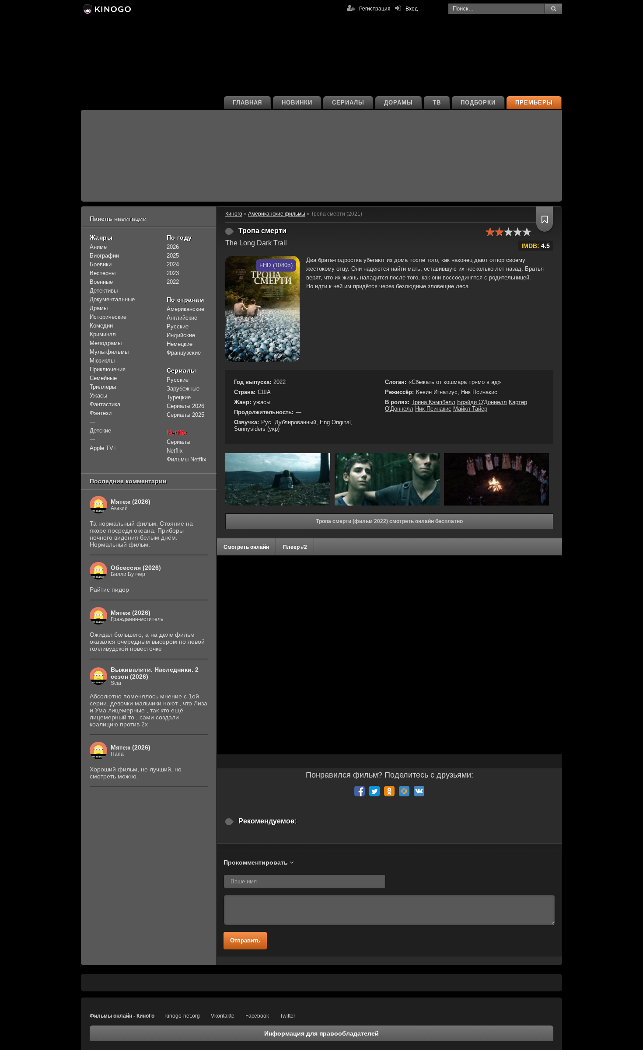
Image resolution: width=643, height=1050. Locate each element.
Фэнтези (101, 413)
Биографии (104, 255)
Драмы (99, 308)
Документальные (112, 299)
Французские (184, 352)
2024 (173, 264)
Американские (185, 309)
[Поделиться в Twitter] (374, 791)
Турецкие (179, 397)
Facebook (257, 1016)
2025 (173, 255)
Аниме (98, 247)
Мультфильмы (109, 352)
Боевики (101, 264)
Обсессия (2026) (136, 567)
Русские (178, 326)
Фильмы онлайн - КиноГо (122, 1016)
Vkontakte (222, 1016)
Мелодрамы (106, 343)
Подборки (478, 102)
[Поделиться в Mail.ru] (404, 791)
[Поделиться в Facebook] (359, 791)
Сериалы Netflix (178, 446)
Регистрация (375, 9)
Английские (182, 317)
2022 (173, 282)
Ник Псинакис (433, 408)
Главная (247, 102)
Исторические (108, 317)
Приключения (108, 369)
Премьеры (534, 102)
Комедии (101, 325)
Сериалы (348, 102)
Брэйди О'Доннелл (482, 402)
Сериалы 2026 (185, 406)
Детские (100, 430)
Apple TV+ (103, 448)
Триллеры (103, 387)
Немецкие (179, 344)
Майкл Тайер (470, 408)
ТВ (437, 102)
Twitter (287, 1016)
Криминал (103, 334)
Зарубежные (183, 388)
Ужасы (98, 395)
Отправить (245, 940)
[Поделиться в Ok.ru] (389, 791)
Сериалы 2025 (185, 415)
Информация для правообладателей (321, 1033)
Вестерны (102, 273)
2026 (173, 247)
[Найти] (553, 9)
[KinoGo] (106, 8)
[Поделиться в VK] (419, 791)
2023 (173, 273)
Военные (101, 282)
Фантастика (105, 404)
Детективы (104, 290)
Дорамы (398, 102)
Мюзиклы (102, 360)
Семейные (103, 378)
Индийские (181, 335)
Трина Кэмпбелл (433, 402)
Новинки (297, 102)
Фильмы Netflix (186, 459)
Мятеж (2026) (130, 501)
